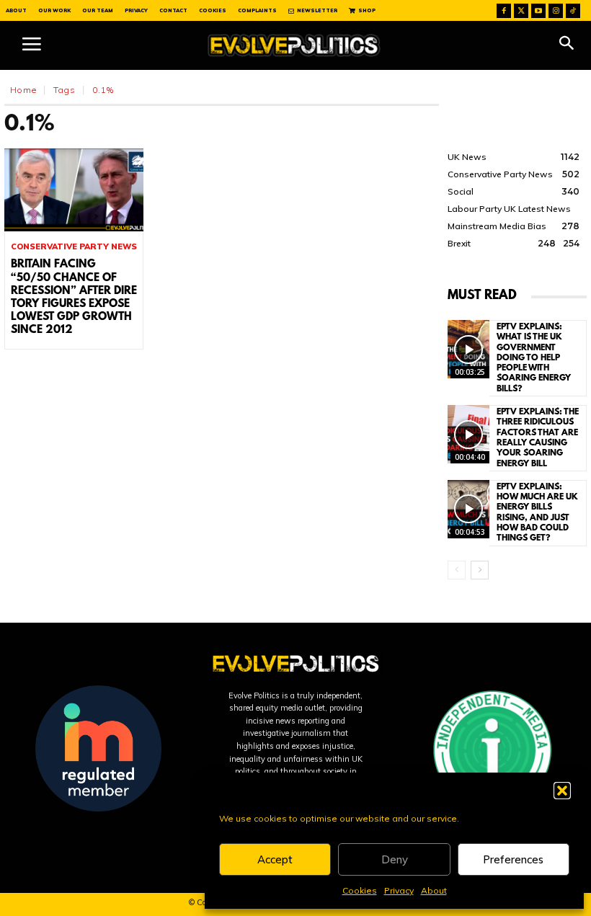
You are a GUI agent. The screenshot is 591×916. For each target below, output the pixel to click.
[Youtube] (538, 11)
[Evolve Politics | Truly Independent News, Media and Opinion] (294, 45)
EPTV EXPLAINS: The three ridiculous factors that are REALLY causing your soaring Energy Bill (538, 437)
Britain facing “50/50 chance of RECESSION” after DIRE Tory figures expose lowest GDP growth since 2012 (74, 297)
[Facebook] (504, 11)
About (434, 890)
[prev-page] (457, 570)
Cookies (359, 890)
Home (23, 89)
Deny (394, 859)
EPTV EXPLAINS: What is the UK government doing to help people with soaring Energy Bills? (534, 358)
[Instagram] (555, 11)
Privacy (399, 890)
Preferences (513, 859)
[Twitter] (521, 11)
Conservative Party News (74, 247)
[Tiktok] (573, 11)
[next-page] (480, 570)
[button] (562, 790)
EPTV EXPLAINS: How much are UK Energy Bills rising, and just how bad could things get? (537, 512)
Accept (275, 859)
